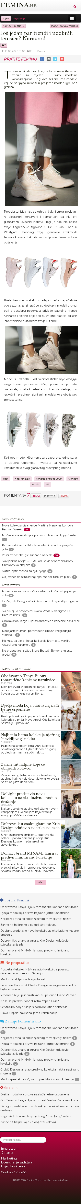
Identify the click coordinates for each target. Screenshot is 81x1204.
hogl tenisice (22, 478)
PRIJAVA (49, 496)
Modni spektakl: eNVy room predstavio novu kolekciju (37, 1079)
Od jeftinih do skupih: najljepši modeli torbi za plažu (36, 577)
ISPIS (65, 496)
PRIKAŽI (36, 495)
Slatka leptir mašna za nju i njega (24, 571)
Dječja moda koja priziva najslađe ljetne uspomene (34, 913)
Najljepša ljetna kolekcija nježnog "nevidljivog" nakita (35, 919)
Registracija (19, 18)
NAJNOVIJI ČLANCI (13, 26)
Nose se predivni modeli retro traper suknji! (29, 1001)
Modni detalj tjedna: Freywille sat (22, 979)
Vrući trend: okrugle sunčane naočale (27, 555)
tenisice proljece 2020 (49, 478)
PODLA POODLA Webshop (64, 26)
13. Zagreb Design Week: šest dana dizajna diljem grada (40, 601)
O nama (7, 1152)
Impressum (9, 1148)
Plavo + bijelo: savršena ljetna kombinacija (28, 1013)
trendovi (73, 478)
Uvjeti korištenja (13, 1166)
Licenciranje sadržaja (16, 1162)
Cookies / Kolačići (14, 1172)
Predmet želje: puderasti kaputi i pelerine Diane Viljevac (38, 995)
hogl (5, 478)
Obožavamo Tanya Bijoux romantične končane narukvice (41, 621)
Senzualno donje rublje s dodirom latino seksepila (33, 1007)
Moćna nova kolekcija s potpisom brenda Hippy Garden (39, 535)
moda (35, 484)
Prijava (6, 18)
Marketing (9, 1158)
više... (41, 882)
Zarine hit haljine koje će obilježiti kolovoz (28, 925)
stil (47, 484)
